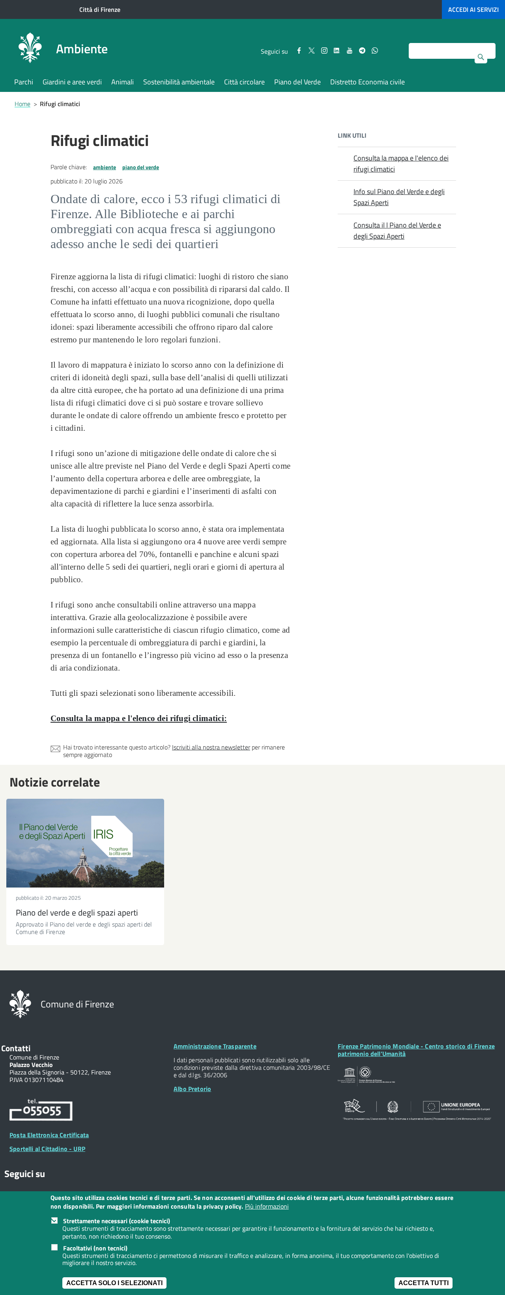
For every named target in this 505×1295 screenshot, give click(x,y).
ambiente (104, 167)
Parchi (23, 82)
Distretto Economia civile (367, 82)
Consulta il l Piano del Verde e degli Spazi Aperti (397, 230)
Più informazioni (267, 1207)
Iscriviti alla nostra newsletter (211, 747)
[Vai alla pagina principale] (30, 49)
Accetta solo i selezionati (114, 1283)
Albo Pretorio (192, 1088)
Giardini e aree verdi (72, 82)
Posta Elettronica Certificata (49, 1135)
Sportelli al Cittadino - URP (47, 1148)
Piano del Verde (297, 82)
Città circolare (244, 82)
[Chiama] (41, 1111)
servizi (473, 9)
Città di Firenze (99, 9)
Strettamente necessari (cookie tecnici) (116, 1221)
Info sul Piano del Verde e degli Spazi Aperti (399, 197)
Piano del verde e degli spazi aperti (77, 912)
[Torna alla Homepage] (20, 1003)
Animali (122, 82)
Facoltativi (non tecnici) (95, 1248)
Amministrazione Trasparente (215, 1046)
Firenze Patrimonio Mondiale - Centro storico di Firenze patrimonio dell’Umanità (416, 1049)
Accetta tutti (423, 1283)
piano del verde (140, 167)
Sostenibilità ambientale (179, 82)
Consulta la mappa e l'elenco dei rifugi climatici (401, 163)
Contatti (15, 1048)
